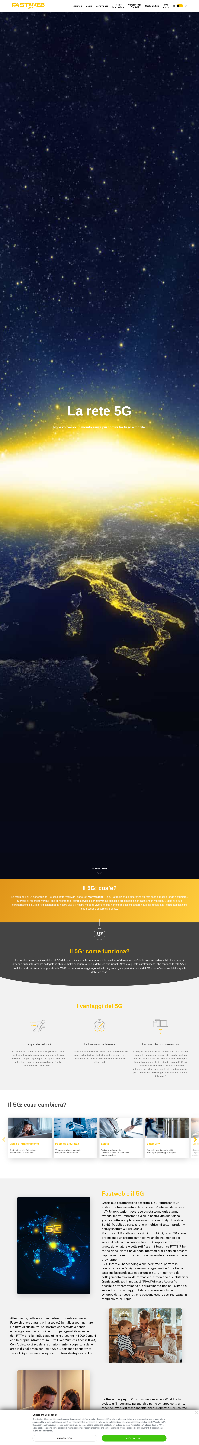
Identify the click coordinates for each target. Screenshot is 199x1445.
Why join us (166, 6)
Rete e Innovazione (118, 6)
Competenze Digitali (134, 6)
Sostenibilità (152, 6)
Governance (102, 6)
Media (89, 6)
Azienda (77, 6)
